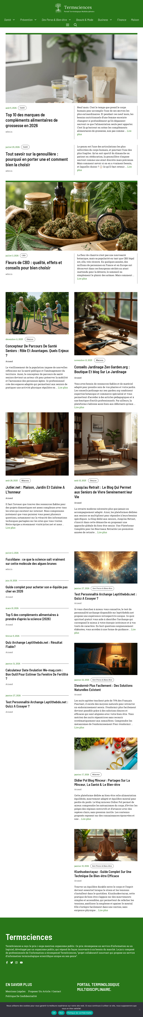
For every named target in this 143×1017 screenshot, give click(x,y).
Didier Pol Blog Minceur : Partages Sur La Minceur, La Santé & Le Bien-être (102, 782)
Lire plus (82, 278)
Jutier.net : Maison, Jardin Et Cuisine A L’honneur (35, 489)
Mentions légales (15, 991)
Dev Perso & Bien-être (54, 19)
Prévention (26, 19)
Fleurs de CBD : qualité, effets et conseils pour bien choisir (34, 265)
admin (9, 569)
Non (61, 1013)
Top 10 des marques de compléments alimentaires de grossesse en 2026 (32, 120)
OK (54, 1013)
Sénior (30, 339)
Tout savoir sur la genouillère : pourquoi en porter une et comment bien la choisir (37, 159)
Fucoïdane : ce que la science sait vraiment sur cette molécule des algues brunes (35, 561)
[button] (75, 24)
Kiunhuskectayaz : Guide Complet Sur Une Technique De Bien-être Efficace (102, 873)
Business (103, 19)
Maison (135, 19)
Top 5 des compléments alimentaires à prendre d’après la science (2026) (32, 616)
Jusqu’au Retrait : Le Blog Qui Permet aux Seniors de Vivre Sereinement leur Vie (103, 492)
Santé (7, 19)
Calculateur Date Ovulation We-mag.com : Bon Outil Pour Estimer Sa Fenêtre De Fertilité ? (37, 674)
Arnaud (9, 597)
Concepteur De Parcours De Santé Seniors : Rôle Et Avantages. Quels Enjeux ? (37, 351)
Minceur (96, 774)
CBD (24, 255)
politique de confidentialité (21, 996)
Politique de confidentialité (79, 1013)
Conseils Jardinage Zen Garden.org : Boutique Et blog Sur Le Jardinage (102, 369)
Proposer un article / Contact (44, 991)
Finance (121, 19)
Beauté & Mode (84, 19)
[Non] (139, 1009)
